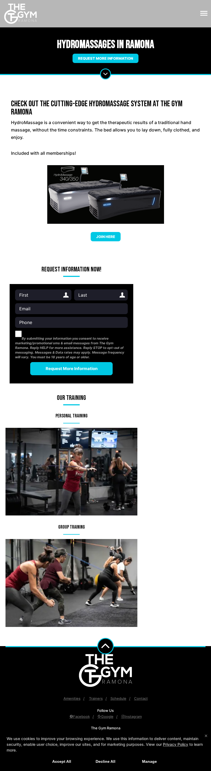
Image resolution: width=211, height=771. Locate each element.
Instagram (133, 716)
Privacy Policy (175, 744)
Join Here (105, 236)
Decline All (105, 761)
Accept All (61, 761)
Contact (141, 698)
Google (107, 716)
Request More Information (105, 58)
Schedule (118, 698)
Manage (149, 761)
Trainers (96, 698)
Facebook (81, 716)
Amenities (71, 698)
